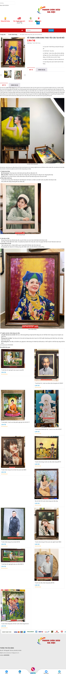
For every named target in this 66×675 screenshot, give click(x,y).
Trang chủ (2, 34)
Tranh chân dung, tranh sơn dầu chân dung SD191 (48, 462)
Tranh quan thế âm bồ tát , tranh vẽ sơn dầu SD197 (48, 429)
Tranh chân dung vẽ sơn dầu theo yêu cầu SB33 (13, 469)
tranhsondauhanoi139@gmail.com (11, 652)
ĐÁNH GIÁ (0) (41, 69)
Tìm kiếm (51, 30)
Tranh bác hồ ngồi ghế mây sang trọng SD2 (12, 370)
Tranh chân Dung (12, 34)
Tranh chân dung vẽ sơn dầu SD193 (10, 542)
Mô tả (4, 85)
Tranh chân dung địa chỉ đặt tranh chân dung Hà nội (15, 623)
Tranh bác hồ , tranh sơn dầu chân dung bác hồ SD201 (49, 383)
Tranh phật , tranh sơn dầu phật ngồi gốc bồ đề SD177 (15, 422)
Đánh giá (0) (14, 85)
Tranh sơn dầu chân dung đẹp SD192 (44, 582)
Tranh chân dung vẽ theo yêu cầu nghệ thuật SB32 (48, 542)
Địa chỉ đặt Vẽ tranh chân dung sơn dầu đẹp (46, 501)
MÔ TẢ (31, 69)
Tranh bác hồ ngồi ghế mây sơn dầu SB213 (12, 564)
